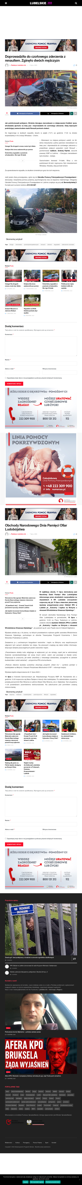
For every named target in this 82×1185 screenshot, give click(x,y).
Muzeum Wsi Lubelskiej (50, 1095)
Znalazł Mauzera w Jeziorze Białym (11, 309)
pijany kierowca (28, 1098)
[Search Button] (76, 3)
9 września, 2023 (29, 315)
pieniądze (19, 1098)
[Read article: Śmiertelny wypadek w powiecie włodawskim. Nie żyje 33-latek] (50, 276)
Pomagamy (26, 1143)
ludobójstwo (27, 694)
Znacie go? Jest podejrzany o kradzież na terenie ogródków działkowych (29, 957)
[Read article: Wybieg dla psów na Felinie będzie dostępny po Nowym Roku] (13, 755)
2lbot (7, 1091)
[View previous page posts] (19, 160)
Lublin (27, 730)
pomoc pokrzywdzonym (29, 1102)
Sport (46, 1143)
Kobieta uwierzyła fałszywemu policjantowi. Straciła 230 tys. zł (29, 972)
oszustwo (70, 1095)
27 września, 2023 (48, 290)
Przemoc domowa (11, 1105)
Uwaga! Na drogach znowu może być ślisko (20, 146)
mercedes (19, 244)
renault (43, 244)
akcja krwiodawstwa (17, 1091)
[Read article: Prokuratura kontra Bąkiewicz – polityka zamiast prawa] (41, 1012)
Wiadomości (8, 1143)
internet (61, 1091)
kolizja (68, 1091)
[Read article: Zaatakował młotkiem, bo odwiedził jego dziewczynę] (69, 726)
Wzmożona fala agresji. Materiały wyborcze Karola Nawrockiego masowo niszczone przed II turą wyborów (20, 600)
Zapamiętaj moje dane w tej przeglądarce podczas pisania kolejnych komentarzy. (34, 378)
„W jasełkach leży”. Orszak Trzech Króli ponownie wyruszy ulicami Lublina (19, 606)
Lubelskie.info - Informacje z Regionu (50, 990)
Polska (51, 1098)
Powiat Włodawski (31, 280)
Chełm (27, 759)
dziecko (41, 1091)
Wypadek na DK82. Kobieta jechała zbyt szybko (30, 310)
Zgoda (26, 1182)
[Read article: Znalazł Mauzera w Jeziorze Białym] (13, 300)
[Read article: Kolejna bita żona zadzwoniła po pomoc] (32, 276)
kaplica (12, 694)
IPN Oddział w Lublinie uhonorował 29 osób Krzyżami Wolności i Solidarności (33, 966)
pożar (59, 1102)
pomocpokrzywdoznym (31, 244)
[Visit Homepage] (41, 3)
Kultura (18, 1143)
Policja (45, 1098)
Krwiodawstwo (30, 1095)
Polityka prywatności (53, 1182)
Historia (48, 1091)
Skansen (21, 1105)
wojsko (27, 1109)
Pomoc (58, 1098)
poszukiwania (42, 1102)
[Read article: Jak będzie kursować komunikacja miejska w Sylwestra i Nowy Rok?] (50, 726)
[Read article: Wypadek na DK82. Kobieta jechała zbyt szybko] (32, 300)
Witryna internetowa (49, 369)
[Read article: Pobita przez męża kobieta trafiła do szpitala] (69, 276)
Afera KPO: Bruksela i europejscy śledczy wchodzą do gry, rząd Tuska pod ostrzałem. (33, 1076)
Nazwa (8, 360)
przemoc (66, 1102)
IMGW (55, 1091)
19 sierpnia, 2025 (11, 1034)
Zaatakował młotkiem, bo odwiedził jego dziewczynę (68, 736)
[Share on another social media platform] (75, 113)
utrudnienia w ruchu (66, 1105)
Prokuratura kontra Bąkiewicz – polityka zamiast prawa (23, 1032)
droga (11, 244)
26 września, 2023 (67, 290)
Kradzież (15, 1095)
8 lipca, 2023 (33, 65)
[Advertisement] (41, 21)
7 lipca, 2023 (33, 534)
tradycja (55, 1105)
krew (22, 1095)
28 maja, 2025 (9, 745)
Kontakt (54, 1143)
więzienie (14, 1109)
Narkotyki (62, 1095)
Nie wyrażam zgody (37, 1182)
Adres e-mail (10, 369)
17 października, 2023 (31, 288)
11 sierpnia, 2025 (11, 1078)
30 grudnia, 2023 (29, 743)
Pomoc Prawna (37, 1143)
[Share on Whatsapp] (71, 113)
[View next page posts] (22, 160)
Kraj (8, 1028)
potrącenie (52, 1102)
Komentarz (9, 334)
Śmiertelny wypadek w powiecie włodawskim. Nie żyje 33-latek (16, 154)
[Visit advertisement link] (41, 46)
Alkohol (28, 1091)
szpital (39, 1105)
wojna (21, 1109)
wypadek (57, 244)
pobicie (38, 1098)
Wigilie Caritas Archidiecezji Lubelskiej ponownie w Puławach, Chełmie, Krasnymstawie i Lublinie (32, 768)
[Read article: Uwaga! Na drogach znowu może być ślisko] (13, 276)
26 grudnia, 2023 (10, 769)
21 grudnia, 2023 (29, 776)
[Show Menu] (6, 3)
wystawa (53, 694)
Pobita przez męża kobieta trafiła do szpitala (67, 286)
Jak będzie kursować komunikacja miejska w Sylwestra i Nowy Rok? (20, 612)
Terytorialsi (47, 1105)
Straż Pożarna (31, 1105)
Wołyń (46, 694)
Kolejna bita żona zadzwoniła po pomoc (19, 149)
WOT (33, 1109)
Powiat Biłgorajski (13, 280)
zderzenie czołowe (68, 244)
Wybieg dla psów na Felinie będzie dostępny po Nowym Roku (13, 765)
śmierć (50, 244)
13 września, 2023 (11, 313)
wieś (7, 1109)
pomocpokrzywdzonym (12, 1102)
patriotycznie (38, 694)
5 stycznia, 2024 (10, 288)
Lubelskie (10, 730)
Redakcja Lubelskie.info (18, 65)
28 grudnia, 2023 (67, 741)
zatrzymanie (48, 1109)
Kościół (19, 694)
